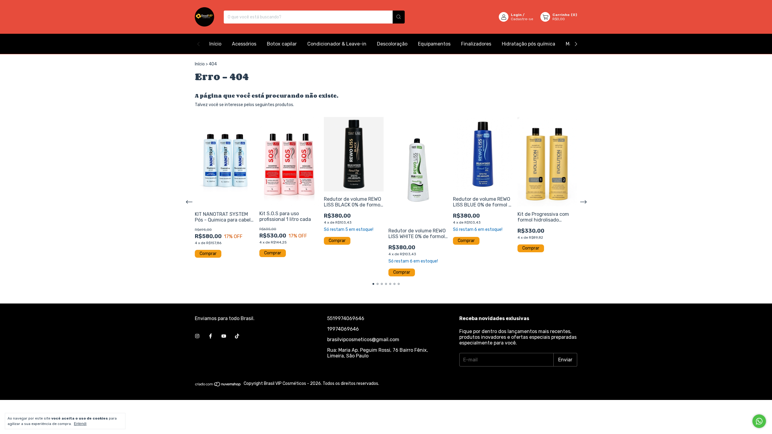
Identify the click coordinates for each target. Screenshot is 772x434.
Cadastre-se (522, 19)
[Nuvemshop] (218, 385)
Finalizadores (476, 44)
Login (516, 15)
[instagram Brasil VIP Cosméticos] (197, 336)
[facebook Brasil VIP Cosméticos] (210, 336)
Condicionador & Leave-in (336, 44)
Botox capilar (282, 44)
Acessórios (244, 44)
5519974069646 (345, 318)
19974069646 (343, 329)
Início (215, 44)
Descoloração (392, 44)
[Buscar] (399, 17)
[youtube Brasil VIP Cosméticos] (223, 336)
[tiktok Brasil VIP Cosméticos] (237, 336)
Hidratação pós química (528, 44)
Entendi (80, 424)
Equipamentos (434, 44)
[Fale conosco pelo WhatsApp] (759, 421)
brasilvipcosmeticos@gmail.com (363, 339)
